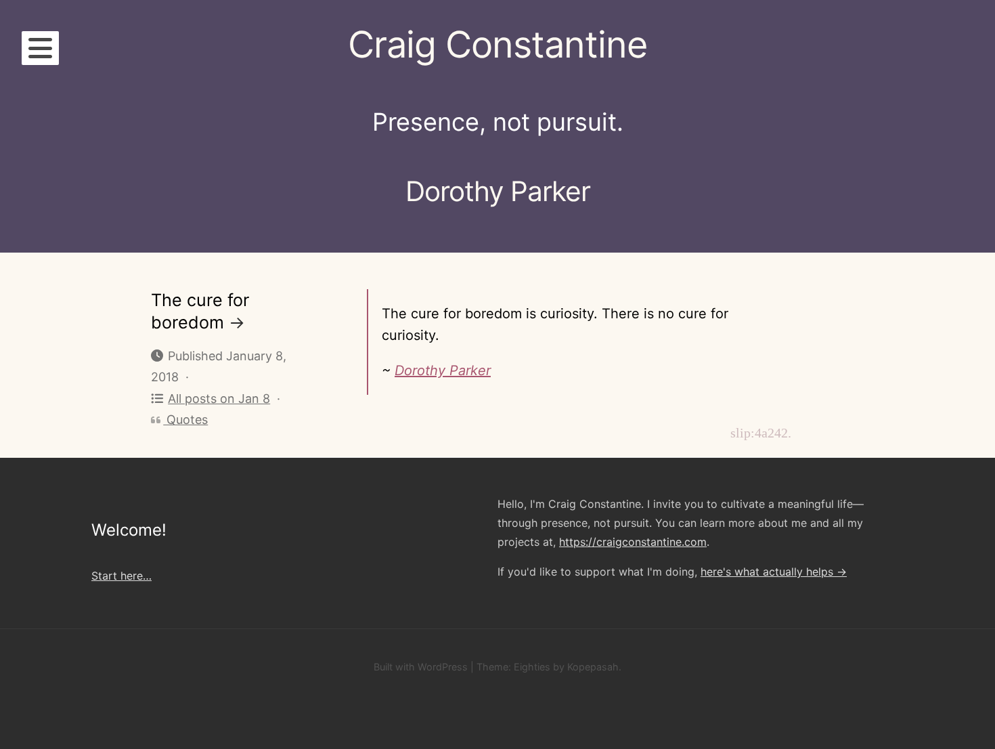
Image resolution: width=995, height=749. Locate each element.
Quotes (185, 419)
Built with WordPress (421, 666)
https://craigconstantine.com (633, 542)
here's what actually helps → (774, 571)
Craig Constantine (497, 44)
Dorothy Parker (443, 370)
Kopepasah (593, 666)
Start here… (121, 575)
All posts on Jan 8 (219, 398)
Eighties (532, 666)
